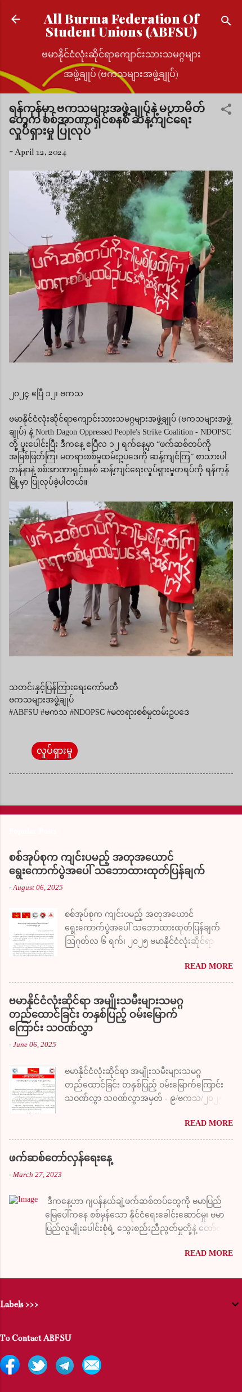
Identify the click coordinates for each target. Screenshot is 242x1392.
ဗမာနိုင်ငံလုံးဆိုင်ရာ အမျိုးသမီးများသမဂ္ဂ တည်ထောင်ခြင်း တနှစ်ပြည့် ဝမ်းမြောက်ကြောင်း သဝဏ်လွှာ (96, 1014)
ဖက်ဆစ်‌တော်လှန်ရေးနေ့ (60, 1157)
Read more (209, 966)
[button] (226, 111)
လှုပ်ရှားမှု (55, 751)
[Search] (226, 23)
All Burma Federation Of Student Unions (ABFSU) (121, 25)
